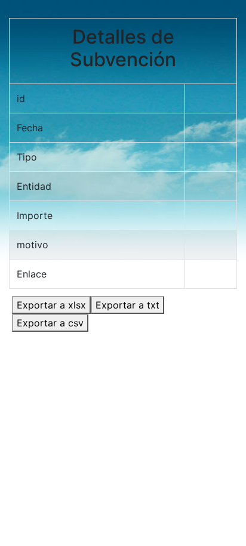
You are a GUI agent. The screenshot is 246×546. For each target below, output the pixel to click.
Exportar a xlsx (51, 305)
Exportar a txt (127, 305)
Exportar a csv (50, 323)
